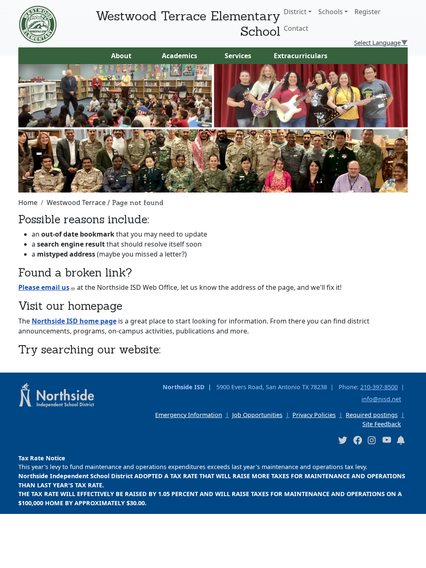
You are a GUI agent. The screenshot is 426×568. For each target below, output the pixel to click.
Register (367, 11)
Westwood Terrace (76, 202)
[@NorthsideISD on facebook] (357, 440)
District (295, 11)
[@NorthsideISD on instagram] (372, 440)
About (121, 55)
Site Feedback (381, 424)
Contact (296, 28)
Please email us (43, 287)
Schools (330, 11)
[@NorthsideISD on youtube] (386, 439)
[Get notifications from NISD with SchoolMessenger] (401, 440)
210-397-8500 (379, 387)
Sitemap (18, 557)
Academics (179, 55)
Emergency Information (188, 415)
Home (27, 202)
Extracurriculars (300, 55)
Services (238, 55)
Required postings (372, 415)
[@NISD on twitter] (342, 440)
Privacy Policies (314, 415)
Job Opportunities (257, 415)
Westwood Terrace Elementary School (188, 23)
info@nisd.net (381, 399)
